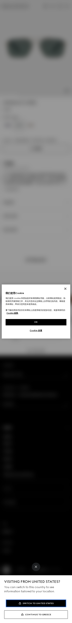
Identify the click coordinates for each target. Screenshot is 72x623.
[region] (36, 311)
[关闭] (65, 289)
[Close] (36, 567)
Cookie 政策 (12, 313)
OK (36, 322)
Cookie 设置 (36, 330)
